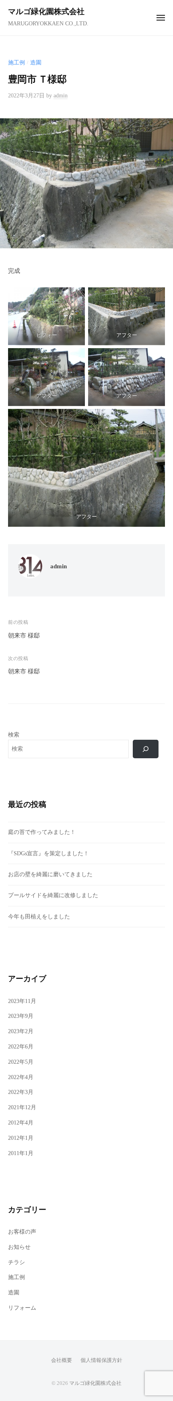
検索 (13, 735)
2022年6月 (20, 1047)
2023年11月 (22, 1001)
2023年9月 (20, 1016)
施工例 (16, 63)
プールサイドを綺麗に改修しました (53, 895)
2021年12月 (22, 1107)
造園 (35, 63)
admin (61, 96)
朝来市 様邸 (24, 635)
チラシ (16, 1262)
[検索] (146, 749)
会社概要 (61, 1360)
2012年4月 (20, 1123)
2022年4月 (20, 1077)
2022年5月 (20, 1062)
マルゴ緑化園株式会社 (46, 11)
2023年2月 (20, 1031)
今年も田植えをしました (39, 917)
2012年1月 (20, 1138)
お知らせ (19, 1247)
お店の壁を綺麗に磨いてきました (50, 874)
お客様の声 (22, 1232)
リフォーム (22, 1308)
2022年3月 (20, 1092)
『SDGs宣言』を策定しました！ (48, 853)
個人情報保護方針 (101, 1360)
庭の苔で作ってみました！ (42, 832)
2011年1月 (20, 1153)
